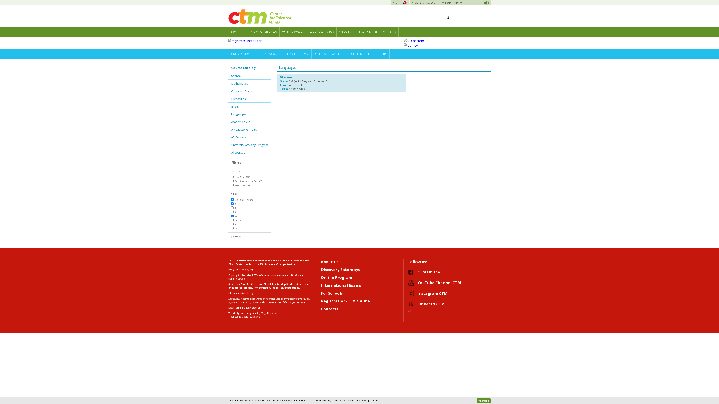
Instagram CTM (433, 293)
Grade (235, 193)
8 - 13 (237, 212)
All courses (238, 152)
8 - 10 (237, 204)
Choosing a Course (268, 54)
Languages (238, 114)
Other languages (425, 2)
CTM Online (429, 272)
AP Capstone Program (245, 129)
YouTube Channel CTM (439, 282)
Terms (235, 171)
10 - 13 (238, 220)
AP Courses (238, 137)
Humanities (238, 99)
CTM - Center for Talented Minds (247, 264)
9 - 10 (237, 224)
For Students (377, 54)
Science (236, 76)
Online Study (240, 54)
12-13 (237, 228)
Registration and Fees (329, 54)
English (235, 106)
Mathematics (239, 83)
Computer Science (242, 91)
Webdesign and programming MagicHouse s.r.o (253, 313)
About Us (237, 32)
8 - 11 (237, 208)
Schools (345, 32)
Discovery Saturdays (263, 32)
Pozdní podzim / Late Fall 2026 (248, 181)
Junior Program (298, 54)
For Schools (332, 293)
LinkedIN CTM (431, 304)
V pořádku (483, 400)
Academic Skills (240, 122)
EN (397, 2)
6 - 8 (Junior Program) (244, 199)
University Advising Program (249, 145)
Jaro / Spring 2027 (243, 177)
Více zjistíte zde (370, 400)
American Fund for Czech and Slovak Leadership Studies (261, 284)
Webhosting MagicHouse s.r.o (244, 316)
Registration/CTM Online (345, 301)
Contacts (389, 32)
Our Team (356, 54)
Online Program (293, 32)
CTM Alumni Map (367, 32)
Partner (236, 237)
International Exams (341, 285)
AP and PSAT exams (321, 32)
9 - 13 (237, 216)
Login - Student (453, 2)
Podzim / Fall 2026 (243, 185)
